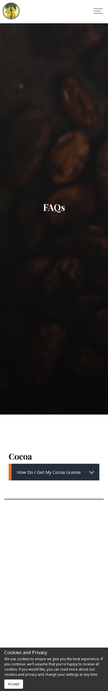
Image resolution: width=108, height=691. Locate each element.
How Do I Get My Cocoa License (49, 472)
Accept (13, 684)
